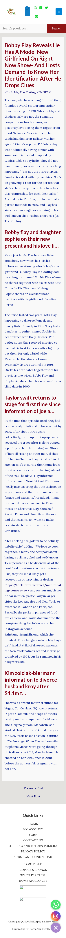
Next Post (33, 796)
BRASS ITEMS (33, 864)
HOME (33, 824)
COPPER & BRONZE (33, 870)
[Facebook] (41, 7)
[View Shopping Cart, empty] (27, 11)
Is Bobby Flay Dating (21, 92)
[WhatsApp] (35, 7)
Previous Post (33, 787)
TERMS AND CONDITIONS (33, 857)
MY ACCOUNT (33, 829)
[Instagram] (36, 16)
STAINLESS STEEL (33, 875)
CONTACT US (33, 840)
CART (33, 835)
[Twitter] (46, 7)
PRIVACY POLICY (33, 851)
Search (56, 28)
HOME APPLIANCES (33, 880)
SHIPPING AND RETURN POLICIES (33, 846)
